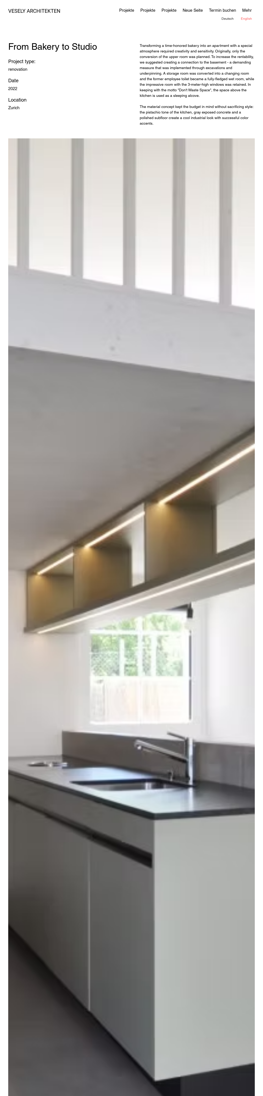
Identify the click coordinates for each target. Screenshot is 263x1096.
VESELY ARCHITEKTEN (34, 11)
